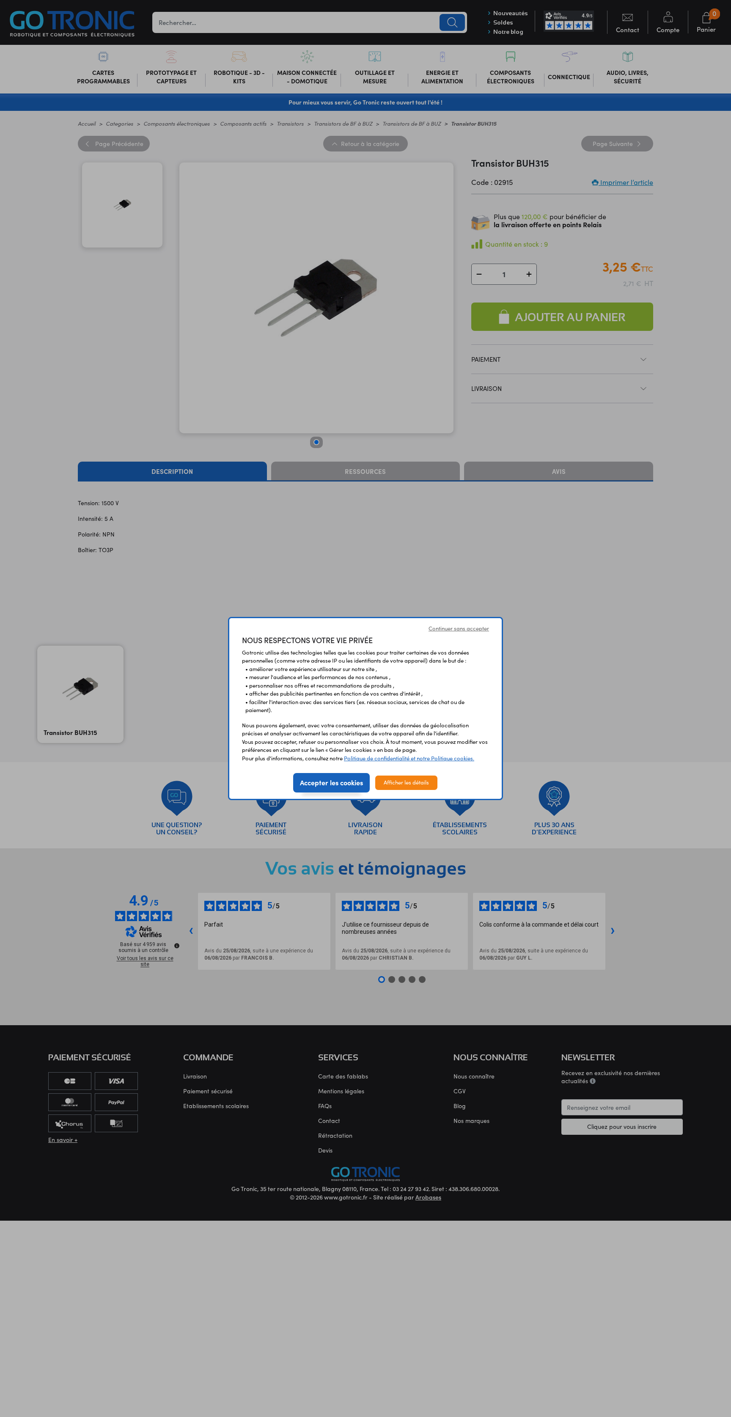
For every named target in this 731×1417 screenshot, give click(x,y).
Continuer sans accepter (459, 628)
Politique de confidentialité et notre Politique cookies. (409, 758)
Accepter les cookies (331, 782)
